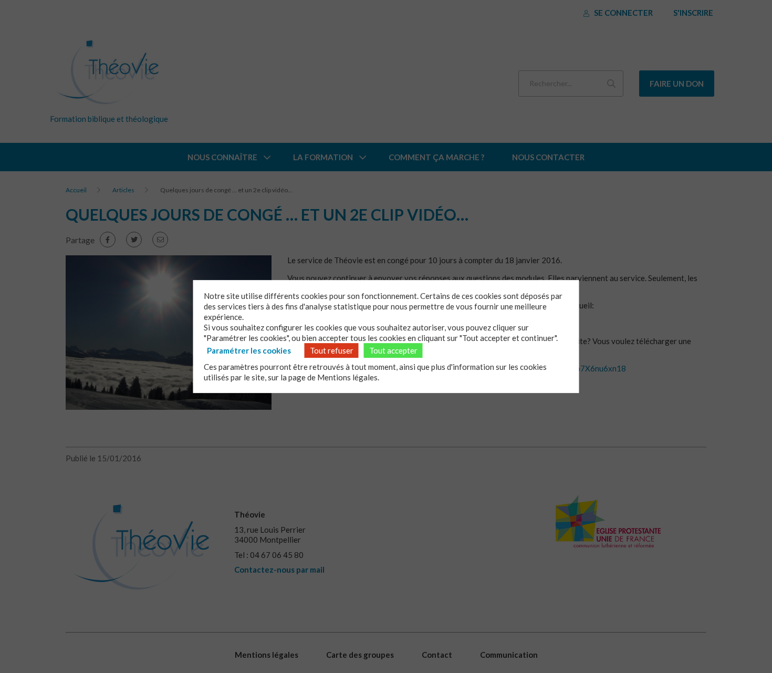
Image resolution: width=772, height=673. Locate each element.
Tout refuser (331, 350)
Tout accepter (393, 350)
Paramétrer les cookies (249, 350)
